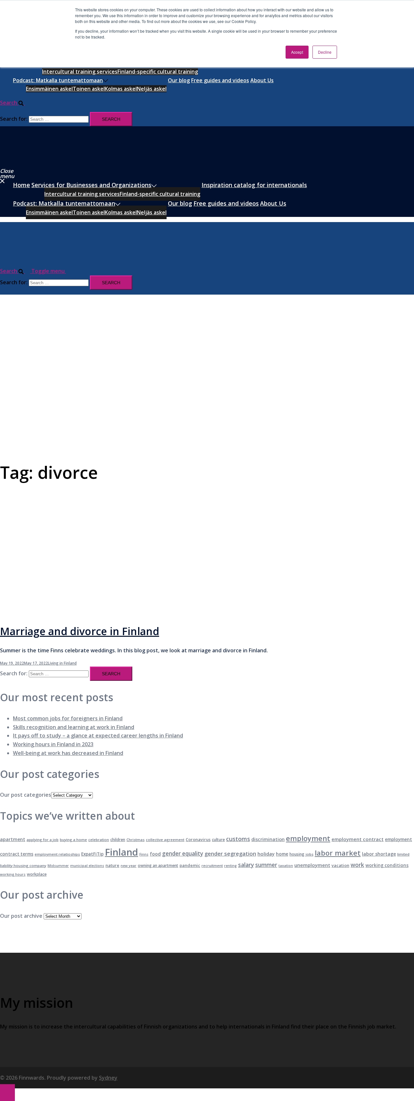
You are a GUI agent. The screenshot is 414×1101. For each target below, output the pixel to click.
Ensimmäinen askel (49, 88)
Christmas (135, 839)
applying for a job (43, 839)
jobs (309, 854)
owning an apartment (158, 865)
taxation (285, 865)
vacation (340, 865)
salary (246, 865)
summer (266, 865)
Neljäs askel (152, 88)
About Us (262, 80)
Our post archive (21, 915)
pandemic (190, 865)
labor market (338, 853)
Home (21, 185)
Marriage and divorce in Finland (79, 631)
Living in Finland (62, 663)
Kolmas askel (121, 88)
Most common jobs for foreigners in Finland (68, 718)
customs (238, 839)
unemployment (312, 865)
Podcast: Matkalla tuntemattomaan (58, 80)
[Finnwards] (29, 161)
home (282, 854)
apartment (12, 839)
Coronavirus (198, 839)
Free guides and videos (220, 80)
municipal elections (87, 865)
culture (218, 839)
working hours (13, 874)
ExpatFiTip (92, 854)
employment (308, 838)
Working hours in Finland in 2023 (53, 744)
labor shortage (379, 854)
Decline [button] (325, 52)
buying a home (73, 839)
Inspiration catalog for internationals (254, 185)
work (357, 865)
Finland (121, 852)
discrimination (268, 839)
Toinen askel (89, 88)
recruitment (212, 865)
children (117, 839)
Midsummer (58, 865)
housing (296, 854)
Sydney (108, 1077)
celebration (98, 839)
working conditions (387, 865)
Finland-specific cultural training (157, 71)
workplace (37, 874)
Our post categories (25, 794)
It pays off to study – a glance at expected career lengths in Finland (98, 735)
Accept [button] (297, 52)
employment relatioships (57, 854)
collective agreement (165, 839)
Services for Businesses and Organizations (91, 185)
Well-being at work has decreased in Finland (68, 753)
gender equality (182, 853)
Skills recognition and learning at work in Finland (73, 727)
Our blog (179, 80)
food (155, 854)
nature (112, 865)
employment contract (358, 839)
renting (230, 865)
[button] (15, 102)
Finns (143, 854)
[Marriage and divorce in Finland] (138, 612)
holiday (266, 853)
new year (128, 865)
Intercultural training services (79, 71)
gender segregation (230, 853)
